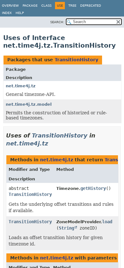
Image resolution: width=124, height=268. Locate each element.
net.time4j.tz (21, 86)
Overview (10, 5)
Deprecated (90, 5)
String (66, 228)
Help (20, 13)
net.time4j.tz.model (29, 104)
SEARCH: (57, 22)
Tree (72, 5)
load (107, 221)
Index (7, 13)
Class (46, 5)
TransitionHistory (76, 59)
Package (30, 5)
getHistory (93, 188)
